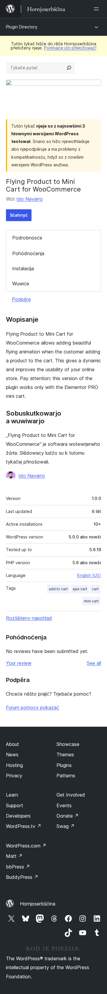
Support (14, 805)
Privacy (14, 776)
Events (64, 805)
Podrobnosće (27, 238)
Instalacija (23, 268)
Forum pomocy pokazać (32, 707)
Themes (65, 754)
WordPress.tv (23, 826)
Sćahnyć (19, 215)
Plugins (64, 765)
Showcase (67, 744)
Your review (19, 663)
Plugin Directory (21, 26)
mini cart (91, 601)
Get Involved (70, 795)
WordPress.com (26, 846)
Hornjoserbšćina (37, 904)
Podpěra (21, 299)
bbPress (18, 867)
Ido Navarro (29, 199)
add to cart (58, 589)
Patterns (65, 776)
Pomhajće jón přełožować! (70, 47)
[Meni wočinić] (97, 9)
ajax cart (80, 589)
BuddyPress (22, 877)
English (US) (89, 575)
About (12, 744)
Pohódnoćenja (28, 253)
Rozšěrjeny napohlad (29, 618)
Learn (12, 795)
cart (95, 589)
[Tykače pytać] (69, 68)
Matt (14, 856)
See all (94, 663)
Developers (18, 816)
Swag (65, 826)
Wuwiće (20, 284)
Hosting (14, 765)
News (12, 754)
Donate (67, 816)
